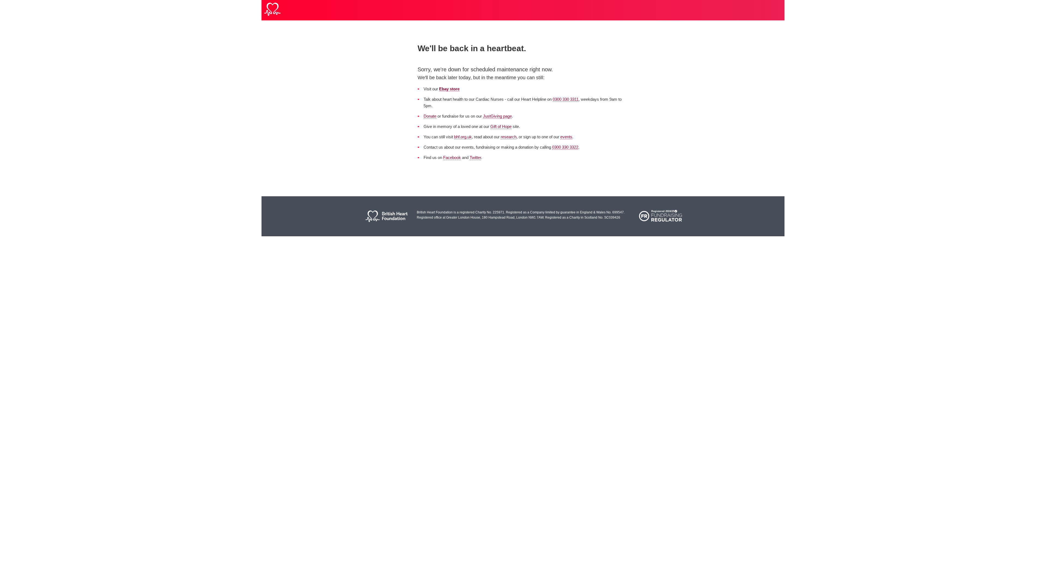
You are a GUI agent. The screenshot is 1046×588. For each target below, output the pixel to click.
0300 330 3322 (565, 147)
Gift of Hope (501, 126)
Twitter (475, 157)
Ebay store (449, 89)
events (566, 136)
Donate (430, 116)
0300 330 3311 (566, 99)
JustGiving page (497, 116)
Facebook (452, 157)
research (508, 136)
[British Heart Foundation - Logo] (272, 10)
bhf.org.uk (463, 136)
